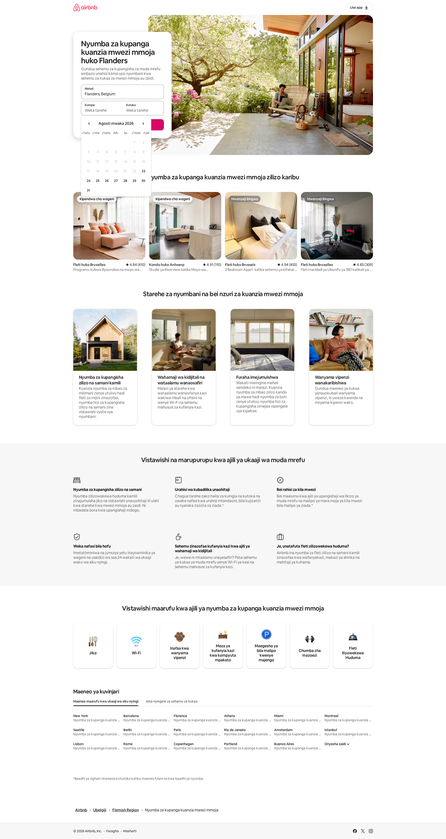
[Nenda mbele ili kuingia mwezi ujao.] (143, 123)
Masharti (129, 831)
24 (88, 181)
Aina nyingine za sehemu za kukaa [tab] (172, 701)
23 (143, 171)
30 (143, 181)
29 (134, 181)
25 (98, 181)
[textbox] (102, 110)
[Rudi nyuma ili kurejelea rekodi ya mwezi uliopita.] (89, 123)
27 (116, 181)
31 (88, 190)
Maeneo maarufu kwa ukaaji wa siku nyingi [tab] (105, 701)
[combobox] (122, 94)
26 (107, 181)
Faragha (112, 831)
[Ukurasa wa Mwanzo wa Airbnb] (85, 7)
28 (125, 181)
